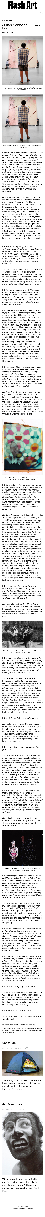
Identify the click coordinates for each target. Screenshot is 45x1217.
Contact (30, 1209)
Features (7, 20)
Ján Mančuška (12, 1104)
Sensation (9, 1042)
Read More (17, 1089)
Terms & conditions (19, 1209)
